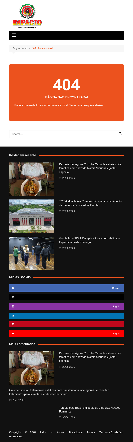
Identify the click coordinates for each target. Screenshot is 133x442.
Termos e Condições (111, 432)
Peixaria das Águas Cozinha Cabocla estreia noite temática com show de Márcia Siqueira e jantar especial (90, 168)
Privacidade (75, 432)
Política (91, 432)
